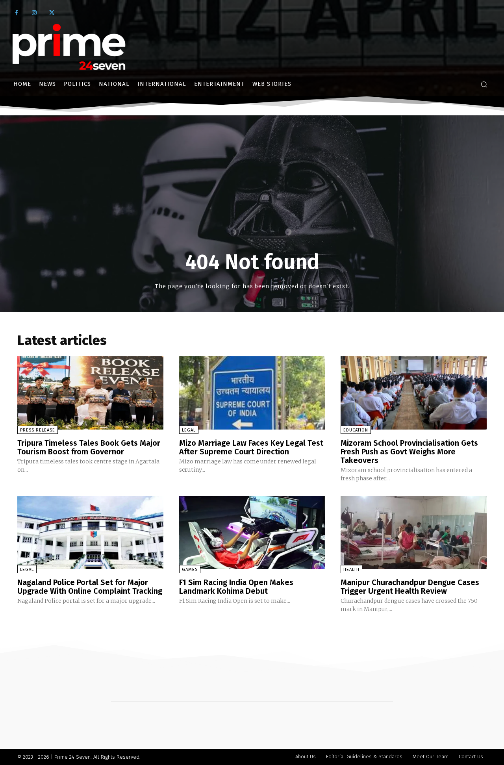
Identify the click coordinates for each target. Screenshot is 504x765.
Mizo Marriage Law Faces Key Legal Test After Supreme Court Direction (251, 447)
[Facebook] (16, 13)
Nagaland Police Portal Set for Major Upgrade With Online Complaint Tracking (89, 587)
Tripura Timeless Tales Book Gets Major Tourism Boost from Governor (88, 447)
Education (355, 430)
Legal (189, 430)
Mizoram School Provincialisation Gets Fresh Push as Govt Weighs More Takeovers (409, 451)
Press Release (37, 430)
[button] (484, 84)
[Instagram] (34, 13)
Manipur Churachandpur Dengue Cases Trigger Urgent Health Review (410, 587)
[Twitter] (52, 13)
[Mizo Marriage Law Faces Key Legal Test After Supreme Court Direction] (252, 392)
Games (190, 569)
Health (351, 569)
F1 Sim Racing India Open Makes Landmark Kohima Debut (236, 587)
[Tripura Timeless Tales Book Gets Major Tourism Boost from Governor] (90, 392)
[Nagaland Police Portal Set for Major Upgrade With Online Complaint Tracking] (90, 532)
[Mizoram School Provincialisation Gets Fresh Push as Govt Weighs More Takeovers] (414, 392)
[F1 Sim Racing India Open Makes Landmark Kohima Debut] (252, 532)
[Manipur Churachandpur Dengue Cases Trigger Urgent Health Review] (414, 532)
